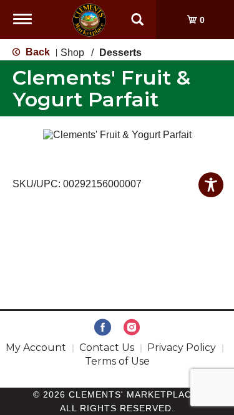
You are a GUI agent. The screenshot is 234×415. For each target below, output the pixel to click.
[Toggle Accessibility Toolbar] (211, 184)
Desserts (120, 52)
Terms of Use (117, 361)
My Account (36, 347)
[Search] (137, 13)
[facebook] (102, 328)
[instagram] (132, 328)
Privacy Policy (181, 347)
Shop (72, 52)
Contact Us (106, 347)
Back (36, 52)
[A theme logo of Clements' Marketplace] (89, 19)
